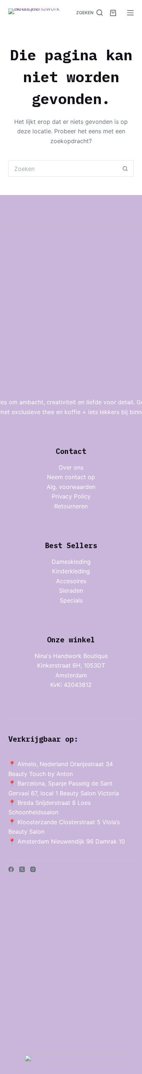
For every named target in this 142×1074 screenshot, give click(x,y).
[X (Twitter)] (22, 869)
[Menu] (130, 12)
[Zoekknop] (125, 168)
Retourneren (71, 506)
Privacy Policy (71, 496)
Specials (71, 600)
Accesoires (71, 581)
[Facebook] (11, 869)
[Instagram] (33, 869)
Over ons (71, 467)
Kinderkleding (71, 571)
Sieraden (71, 590)
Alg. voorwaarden (71, 486)
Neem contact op (71, 477)
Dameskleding (71, 561)
